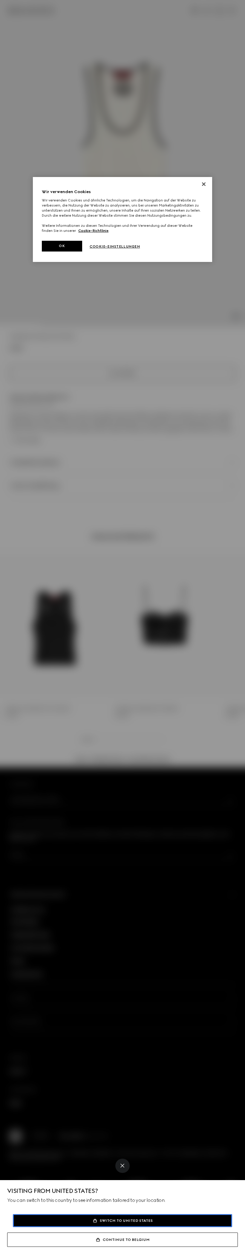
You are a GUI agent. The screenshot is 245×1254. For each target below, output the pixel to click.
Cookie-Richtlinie (93, 231)
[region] (122, 219)
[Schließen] (203, 184)
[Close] (122, 1166)
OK (62, 246)
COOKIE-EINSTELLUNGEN (115, 246)
